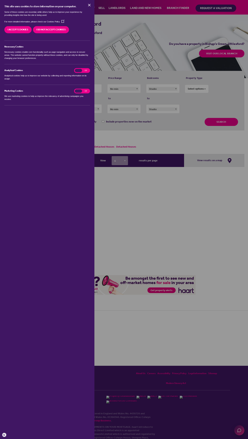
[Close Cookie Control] (89, 5)
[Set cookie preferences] (7, 431)
